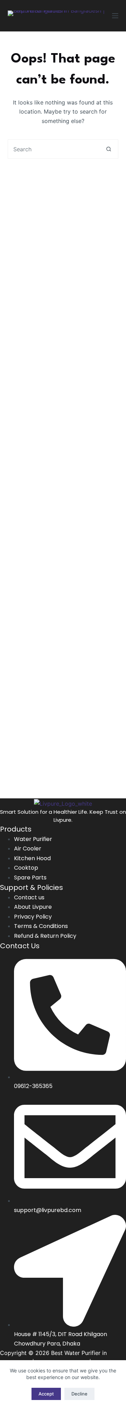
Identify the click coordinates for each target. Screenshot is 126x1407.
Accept (46, 1394)
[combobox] (54, 149)
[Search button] (108, 149)
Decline (79, 1394)
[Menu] (115, 16)
